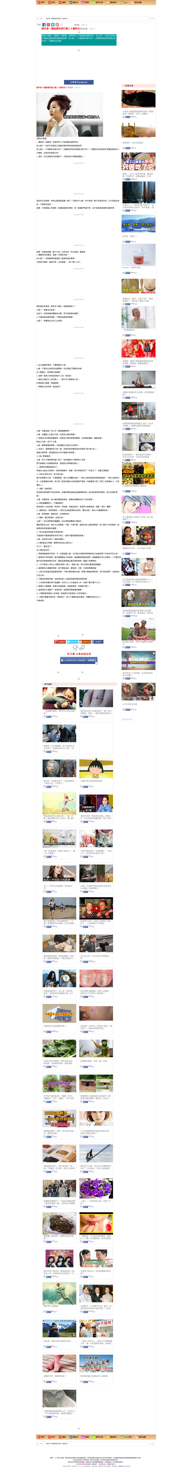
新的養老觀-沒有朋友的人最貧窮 (94, 1376)
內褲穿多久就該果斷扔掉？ (55, 1026)
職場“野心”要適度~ (51, 1306)
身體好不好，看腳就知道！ (55, 1376)
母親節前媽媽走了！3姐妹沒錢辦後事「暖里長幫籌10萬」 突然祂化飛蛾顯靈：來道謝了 (59, 1203)
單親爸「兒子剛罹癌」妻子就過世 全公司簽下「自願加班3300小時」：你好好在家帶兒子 (59, 748)
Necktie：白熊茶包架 (131, 268)
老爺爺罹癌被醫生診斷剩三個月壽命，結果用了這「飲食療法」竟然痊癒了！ (137, 613)
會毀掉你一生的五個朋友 (132, 143)
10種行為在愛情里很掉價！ (92, 781)
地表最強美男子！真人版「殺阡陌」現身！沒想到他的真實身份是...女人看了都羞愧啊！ (59, 993)
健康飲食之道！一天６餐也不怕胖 (136, 548)
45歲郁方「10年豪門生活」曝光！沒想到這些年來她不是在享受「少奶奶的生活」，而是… (95, 1308)
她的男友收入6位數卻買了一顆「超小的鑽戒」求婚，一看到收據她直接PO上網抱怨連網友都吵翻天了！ (96, 713)
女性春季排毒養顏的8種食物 (134, 486)
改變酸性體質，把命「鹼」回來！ (94, 1061)
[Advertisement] (96, 11)
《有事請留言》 (129, 330)
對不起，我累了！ (130, 236)
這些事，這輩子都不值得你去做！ (58, 1341)
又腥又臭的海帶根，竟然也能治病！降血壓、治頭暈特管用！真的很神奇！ (59, 1063)
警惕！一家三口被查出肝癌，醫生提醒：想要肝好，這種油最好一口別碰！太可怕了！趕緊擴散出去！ (137, 176)
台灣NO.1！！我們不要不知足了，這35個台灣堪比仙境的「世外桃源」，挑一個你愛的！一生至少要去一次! (138, 207)
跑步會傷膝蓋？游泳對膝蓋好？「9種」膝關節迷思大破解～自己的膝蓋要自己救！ (59, 923)
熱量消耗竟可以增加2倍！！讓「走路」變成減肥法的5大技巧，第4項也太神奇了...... (59, 818)
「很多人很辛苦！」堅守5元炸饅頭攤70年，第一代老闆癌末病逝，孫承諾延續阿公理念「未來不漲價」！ (96, 1343)
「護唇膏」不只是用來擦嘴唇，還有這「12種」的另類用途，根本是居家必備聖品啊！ (95, 1238)
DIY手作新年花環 (129, 704)
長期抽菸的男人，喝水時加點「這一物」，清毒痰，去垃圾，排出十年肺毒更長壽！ (59, 1168)
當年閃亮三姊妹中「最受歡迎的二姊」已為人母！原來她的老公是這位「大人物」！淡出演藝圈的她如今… (59, 1273)
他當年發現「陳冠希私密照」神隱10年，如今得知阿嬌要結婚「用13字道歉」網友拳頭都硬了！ (95, 818)
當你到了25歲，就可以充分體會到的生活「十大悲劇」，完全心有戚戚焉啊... (95, 1168)
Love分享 (151, 18)
